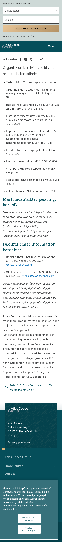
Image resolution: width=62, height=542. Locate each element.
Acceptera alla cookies (29, 518)
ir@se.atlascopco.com (18, 264)
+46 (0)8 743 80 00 (21, 442)
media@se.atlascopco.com (38, 276)
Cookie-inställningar (29, 529)
